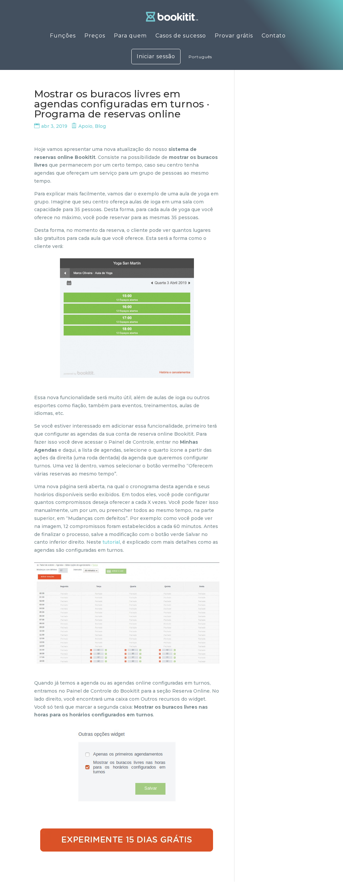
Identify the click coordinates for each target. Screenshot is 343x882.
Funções (63, 36)
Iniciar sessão (156, 56)
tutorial (111, 542)
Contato (274, 36)
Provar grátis (234, 36)
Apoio (85, 126)
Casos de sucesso (180, 36)
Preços (94, 36)
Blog (100, 126)
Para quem (130, 36)
